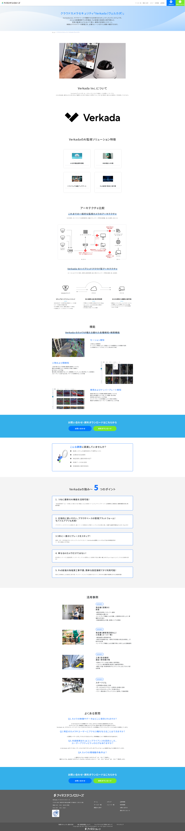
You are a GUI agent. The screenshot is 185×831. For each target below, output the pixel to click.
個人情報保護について (84, 824)
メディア (151, 3)
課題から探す (146, 3)
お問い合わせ (80, 428)
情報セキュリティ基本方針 (66, 824)
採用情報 (157, 3)
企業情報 (162, 3)
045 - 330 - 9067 (61, 808)
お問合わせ (171, 4)
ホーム (96, 802)
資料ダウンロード (180, 4)
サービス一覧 (138, 3)
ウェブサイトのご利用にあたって (103, 824)
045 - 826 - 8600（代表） (63, 805)
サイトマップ (120, 824)
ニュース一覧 (110, 805)
